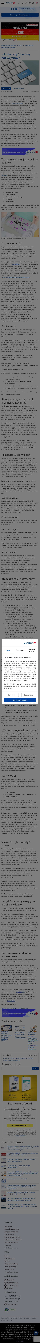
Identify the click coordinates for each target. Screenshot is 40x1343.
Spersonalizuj (28, 695)
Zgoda (8, 650)
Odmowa (11, 695)
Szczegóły (20, 650)
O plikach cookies (32, 650)
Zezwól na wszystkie (20, 700)
